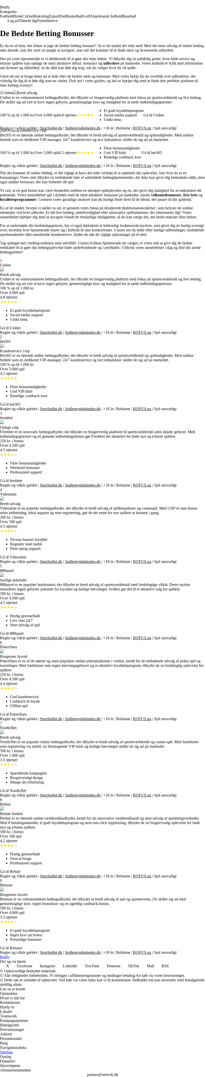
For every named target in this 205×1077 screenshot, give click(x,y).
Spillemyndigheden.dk (82, 128)
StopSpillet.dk (51, 128)
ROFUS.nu (142, 128)
